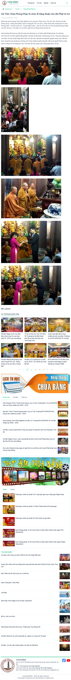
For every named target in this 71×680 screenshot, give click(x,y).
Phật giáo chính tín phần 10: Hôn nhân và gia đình (32, 518)
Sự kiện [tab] (15, 397)
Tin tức (39, 3)
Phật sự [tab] (24, 397)
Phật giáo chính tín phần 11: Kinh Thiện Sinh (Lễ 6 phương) (35, 506)
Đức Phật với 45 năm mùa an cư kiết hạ (15, 573)
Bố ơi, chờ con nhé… (8, 616)
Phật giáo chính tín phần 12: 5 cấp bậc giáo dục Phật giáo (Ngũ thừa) (39, 494)
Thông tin (31, 3)
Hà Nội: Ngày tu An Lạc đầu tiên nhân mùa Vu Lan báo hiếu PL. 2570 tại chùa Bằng (11, 336)
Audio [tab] (12, 489)
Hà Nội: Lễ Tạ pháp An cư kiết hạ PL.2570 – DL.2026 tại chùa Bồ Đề (35, 362)
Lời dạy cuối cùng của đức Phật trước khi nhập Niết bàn (21, 555)
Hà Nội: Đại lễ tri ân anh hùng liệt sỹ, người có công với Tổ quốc (23, 636)
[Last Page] (52, 370)
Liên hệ (53, 3)
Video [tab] (5, 489)
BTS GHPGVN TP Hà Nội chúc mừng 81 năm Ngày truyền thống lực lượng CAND (58, 362)
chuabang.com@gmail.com (51, 670)
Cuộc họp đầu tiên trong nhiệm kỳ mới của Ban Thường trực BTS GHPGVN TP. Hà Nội (59, 336)
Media (46, 3)
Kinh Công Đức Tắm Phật (10, 583)
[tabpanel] (35, 427)
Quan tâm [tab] (6, 397)
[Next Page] (48, 370)
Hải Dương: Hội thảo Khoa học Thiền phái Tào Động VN (20, 627)
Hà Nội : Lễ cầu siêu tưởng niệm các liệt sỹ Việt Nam (19, 645)
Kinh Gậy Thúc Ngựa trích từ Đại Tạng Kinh (16, 601)
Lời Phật (4, 593)
